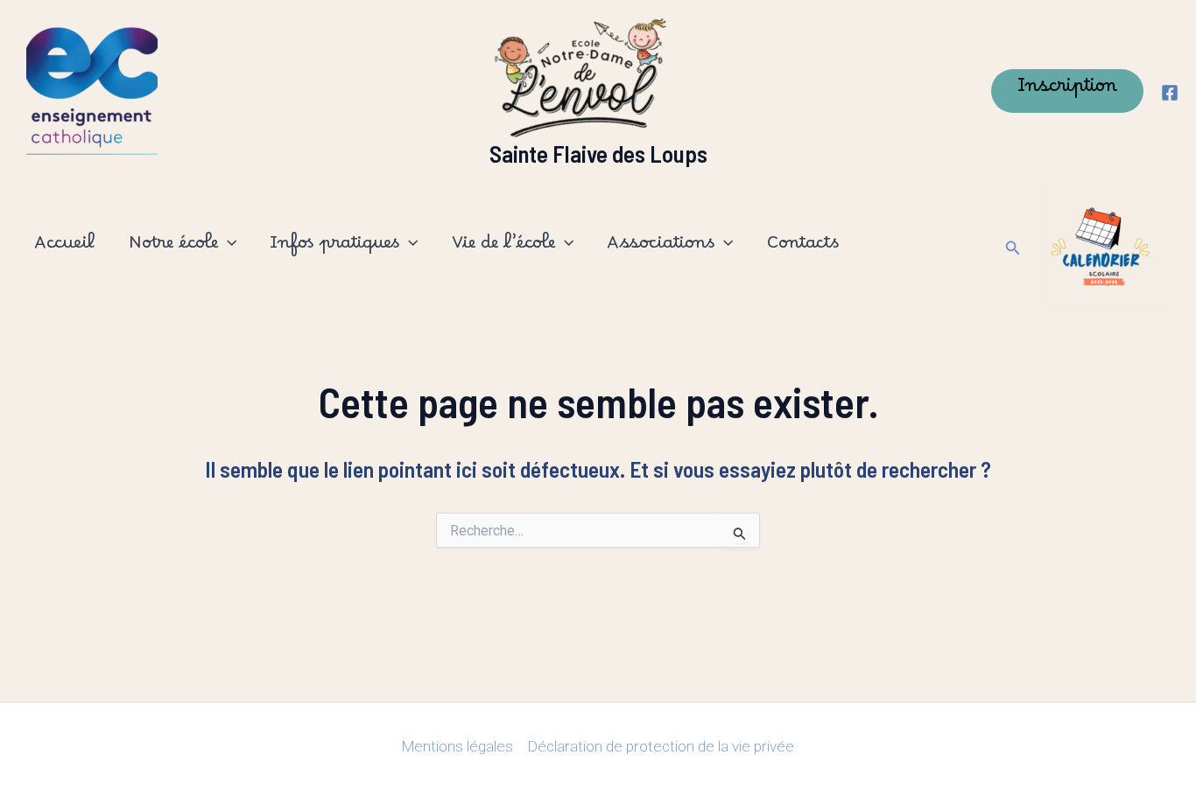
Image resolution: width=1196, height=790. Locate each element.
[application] (227, 247)
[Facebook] (1169, 92)
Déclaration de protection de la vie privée (661, 746)
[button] (1067, 91)
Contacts (803, 247)
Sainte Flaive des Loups (598, 153)
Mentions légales (457, 746)
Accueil (64, 247)
